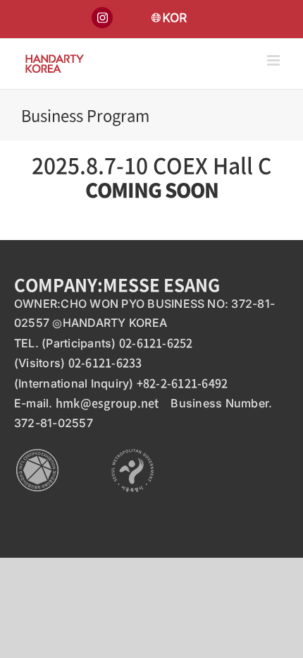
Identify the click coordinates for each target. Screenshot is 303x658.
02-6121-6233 (105, 362)
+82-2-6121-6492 (182, 382)
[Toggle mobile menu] (274, 60)
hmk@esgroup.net (107, 402)
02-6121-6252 (156, 342)
